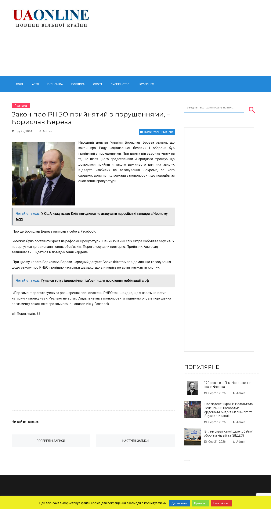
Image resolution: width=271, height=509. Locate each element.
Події (20, 84)
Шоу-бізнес (146, 84)
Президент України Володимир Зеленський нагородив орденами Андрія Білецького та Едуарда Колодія (228, 410)
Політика (78, 84)
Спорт (97, 84)
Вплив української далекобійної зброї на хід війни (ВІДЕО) (228, 433)
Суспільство (120, 84)
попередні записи (51, 440)
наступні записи (135, 440)
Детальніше (179, 503)
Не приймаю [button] (221, 503)
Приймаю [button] (200, 503)
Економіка (55, 84)
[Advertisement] (178, 38)
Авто (35, 84)
